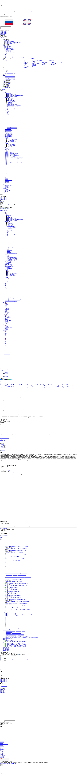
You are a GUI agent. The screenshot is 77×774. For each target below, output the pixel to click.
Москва (6, 342)
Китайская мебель (8, 135)
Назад (6, 213)
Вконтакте (6, 373)
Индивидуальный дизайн (10, 118)
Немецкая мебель (8, 132)
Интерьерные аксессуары (12, 127)
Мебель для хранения (11, 100)
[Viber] (7, 379)
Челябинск (7, 347)
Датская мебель (8, 131)
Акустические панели (25, 395)
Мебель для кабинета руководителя (14, 105)
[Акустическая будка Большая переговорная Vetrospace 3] (14, 398)
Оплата (2, 446)
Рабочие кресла (10, 98)
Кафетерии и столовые (11, 114)
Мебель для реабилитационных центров (12, 163)
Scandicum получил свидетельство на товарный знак (10, 661)
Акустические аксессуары (16, 395)
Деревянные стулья (11, 145)
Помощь (2, 741)
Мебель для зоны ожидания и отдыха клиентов (14, 159)
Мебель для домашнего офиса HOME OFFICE (14, 158)
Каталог (4, 92)
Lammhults (7, 169)
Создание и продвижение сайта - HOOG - (8, 763)
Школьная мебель (3, 734)
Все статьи (2, 665)
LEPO (6, 168)
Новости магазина (14, 654)
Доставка (7, 187)
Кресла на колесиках (11, 140)
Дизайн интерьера (8, 185)
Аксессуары (7, 119)
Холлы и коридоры (11, 113)
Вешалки (6, 150)
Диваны (6, 137)
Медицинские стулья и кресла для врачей (15, 117)
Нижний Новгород (8, 345)
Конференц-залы (10, 107)
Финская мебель (8, 129)
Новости (6, 178)
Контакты (4, 192)
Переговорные (10, 103)
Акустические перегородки (5, 395)
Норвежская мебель (9, 134)
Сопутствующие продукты (5, 736)
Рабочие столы (10, 99)
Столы (6, 142)
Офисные (7, 191)
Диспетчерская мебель (11, 108)
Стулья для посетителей (11, 101)
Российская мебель (8, 133)
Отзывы (6, 179)
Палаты (8, 112)
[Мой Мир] (4, 379)
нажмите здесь (44, 767)
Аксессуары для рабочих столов (13, 109)
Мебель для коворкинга (9, 152)
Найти (2, 765)
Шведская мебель (8, 130)
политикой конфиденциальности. (30, 11)
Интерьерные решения (4, 730)
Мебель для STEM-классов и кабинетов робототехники (15, 162)
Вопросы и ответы (8, 180)
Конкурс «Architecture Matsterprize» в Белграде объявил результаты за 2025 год (15, 659)
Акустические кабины (4, 438)
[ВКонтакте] (1, 379)
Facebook (6, 372)
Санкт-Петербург (8, 341)
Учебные (6, 189)
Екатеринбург (7, 344)
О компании (5, 176)
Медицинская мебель (9, 110)
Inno (6, 167)
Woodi (6, 171)
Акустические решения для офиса (13, 106)
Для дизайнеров (8, 177)
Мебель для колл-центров (10, 156)
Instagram (6, 376)
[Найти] (0, 28)
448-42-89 (3, 31)
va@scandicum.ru (3, 528)
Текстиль (9, 121)
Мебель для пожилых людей (12, 116)
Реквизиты (7, 181)
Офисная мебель (8, 97)
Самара (6, 349)
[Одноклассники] (2, 379)
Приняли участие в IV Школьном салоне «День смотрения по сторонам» (14, 663)
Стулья (6, 143)
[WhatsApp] (9, 379)
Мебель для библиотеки (11, 94)
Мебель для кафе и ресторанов (11, 164)
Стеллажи (7, 151)
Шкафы (6, 148)
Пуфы (6, 147)
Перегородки (7, 149)
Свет (8, 256)
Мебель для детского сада (12, 96)
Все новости (2, 657)
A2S (6, 172)
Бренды (4, 165)
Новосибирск (7, 343)
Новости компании (5, 654)
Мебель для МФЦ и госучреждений (12, 155)
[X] (6, 379)
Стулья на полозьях (11, 144)
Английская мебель (8, 136)
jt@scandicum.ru (5, 370)
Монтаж (6, 186)
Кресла (6, 138)
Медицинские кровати (11, 115)
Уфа (6, 351)
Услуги (4, 184)
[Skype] (10, 379)
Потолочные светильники (12, 128)
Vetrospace (2, 442)
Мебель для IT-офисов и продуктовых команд (14, 157)
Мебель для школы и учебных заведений (15, 95)
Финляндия (2, 440)
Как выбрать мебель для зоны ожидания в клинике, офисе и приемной (14, 668)
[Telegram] (12, 379)
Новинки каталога (22, 654)
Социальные (7, 190)
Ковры (8, 120)
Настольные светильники (12, 126)
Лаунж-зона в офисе (4, 666)
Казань (6, 346)
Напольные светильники (12, 125)
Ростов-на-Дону (8, 350)
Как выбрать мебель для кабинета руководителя (9, 667)
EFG (6, 166)
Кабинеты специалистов (12, 111)
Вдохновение (5, 188)
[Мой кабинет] (1, 206)
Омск (6, 348)
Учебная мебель (8, 93)
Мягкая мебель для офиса (12, 104)
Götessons (7, 170)
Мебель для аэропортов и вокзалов (11, 160)
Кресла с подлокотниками (12, 139)
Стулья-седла (9, 146)
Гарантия (2, 447)
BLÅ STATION (8, 173)
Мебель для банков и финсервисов (11, 153)
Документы (7, 182)
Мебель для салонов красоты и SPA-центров (13, 161)
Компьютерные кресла (11, 141)
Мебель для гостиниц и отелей (11, 154)
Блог (6, 183)
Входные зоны (10, 102)
